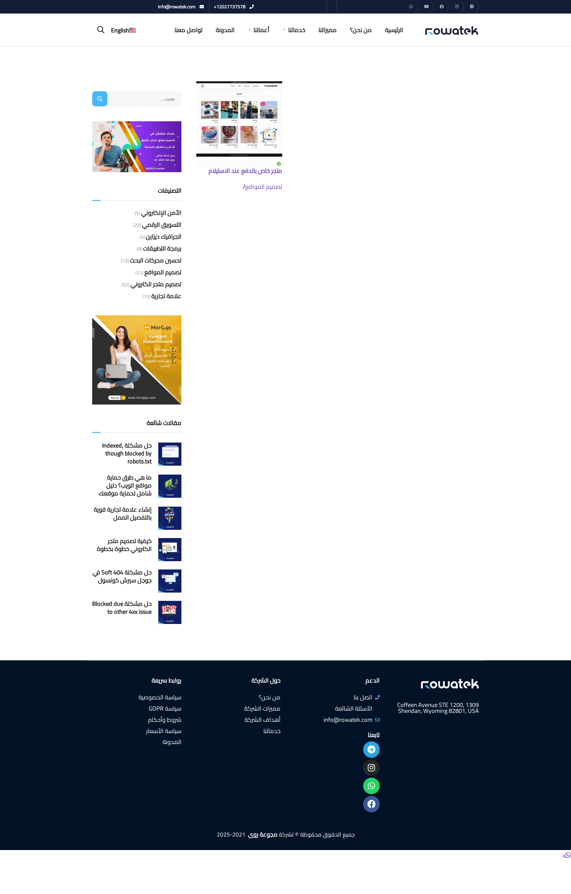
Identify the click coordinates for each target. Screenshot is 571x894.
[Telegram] (472, 7)
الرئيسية (394, 29)
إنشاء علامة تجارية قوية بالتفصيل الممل (123, 514)
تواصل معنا (188, 29)
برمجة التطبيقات (162, 249)
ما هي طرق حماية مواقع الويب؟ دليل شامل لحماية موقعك (125, 485)
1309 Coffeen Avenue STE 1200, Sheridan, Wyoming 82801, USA (438, 707)
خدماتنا (296, 29)
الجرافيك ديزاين (163, 237)
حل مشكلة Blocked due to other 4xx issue (122, 608)
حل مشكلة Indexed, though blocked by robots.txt (127, 453)
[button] (566, 855)
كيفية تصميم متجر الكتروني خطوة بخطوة (124, 545)
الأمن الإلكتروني (161, 213)
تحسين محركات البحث (155, 260)
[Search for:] (136, 98)
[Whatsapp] (411, 7)
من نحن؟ (361, 29)
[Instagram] (457, 7)
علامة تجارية (166, 296)
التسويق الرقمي (161, 225)
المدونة (225, 29)
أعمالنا (261, 29)
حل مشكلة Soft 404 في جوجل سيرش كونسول (122, 576)
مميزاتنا (328, 29)
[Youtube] (427, 7)
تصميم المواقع (263, 186)
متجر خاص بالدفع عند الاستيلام (245, 170)
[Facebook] (442, 7)
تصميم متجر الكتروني (156, 284)
